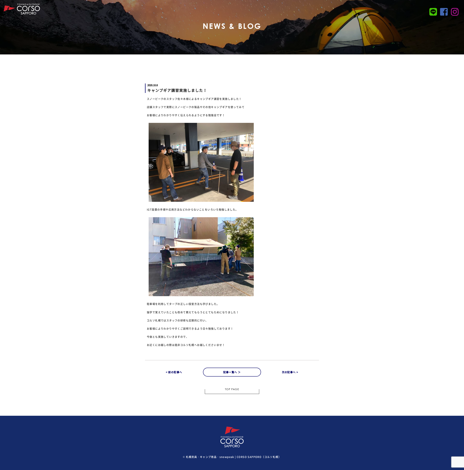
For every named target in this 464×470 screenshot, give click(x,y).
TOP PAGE (232, 389)
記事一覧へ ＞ (232, 372)
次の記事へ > (290, 372)
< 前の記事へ (174, 372)
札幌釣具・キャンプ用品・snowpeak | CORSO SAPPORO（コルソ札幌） (233, 457)
